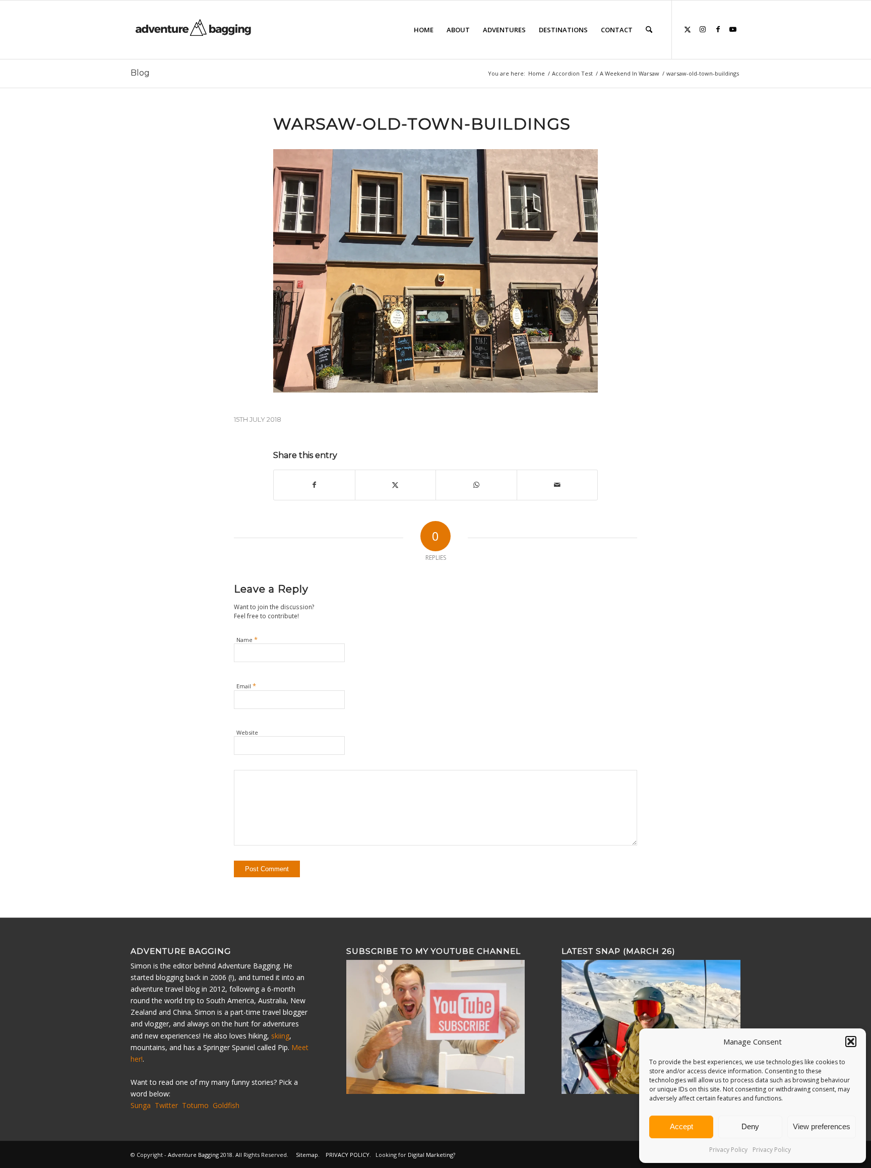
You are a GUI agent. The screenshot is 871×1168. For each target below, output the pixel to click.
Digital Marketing (430, 1154)
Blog (140, 73)
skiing (280, 1036)
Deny (750, 1126)
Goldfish (226, 1105)
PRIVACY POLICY (347, 1154)
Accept (681, 1126)
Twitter (166, 1105)
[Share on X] (395, 484)
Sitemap (307, 1154)
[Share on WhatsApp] (476, 484)
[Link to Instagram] (702, 29)
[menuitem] (423, 30)
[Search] (649, 30)
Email (246, 685)
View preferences (821, 1126)
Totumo (195, 1105)
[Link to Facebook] (717, 29)
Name (247, 639)
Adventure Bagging (193, 1154)
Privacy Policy (728, 1149)
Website (247, 732)
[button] (851, 1041)
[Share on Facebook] (314, 484)
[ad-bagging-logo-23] (194, 30)
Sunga (141, 1105)
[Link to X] (687, 29)
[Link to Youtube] (732, 29)
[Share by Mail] (557, 484)
